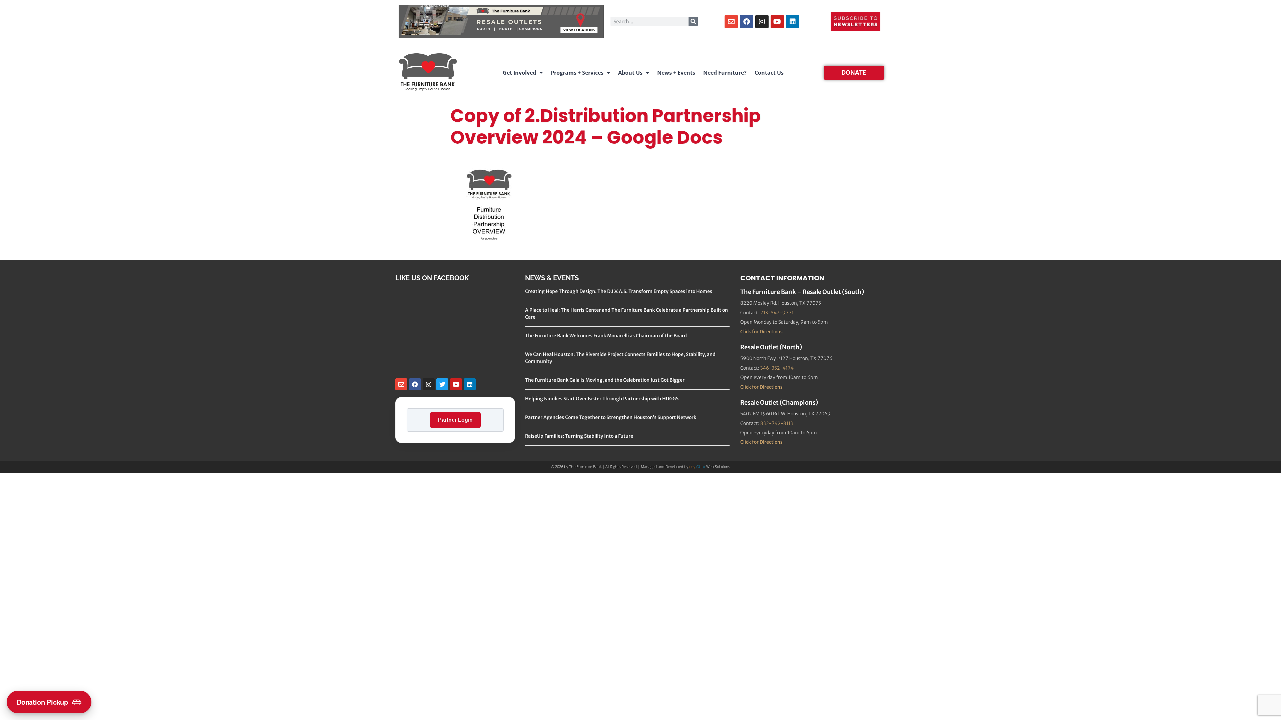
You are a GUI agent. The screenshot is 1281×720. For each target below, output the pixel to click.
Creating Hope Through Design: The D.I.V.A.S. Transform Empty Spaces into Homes (618, 291)
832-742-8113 (776, 423)
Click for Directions (761, 332)
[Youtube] (777, 21)
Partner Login (455, 420)
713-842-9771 (777, 313)
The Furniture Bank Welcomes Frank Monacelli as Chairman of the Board (606, 336)
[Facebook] (746, 21)
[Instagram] (762, 21)
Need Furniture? (725, 72)
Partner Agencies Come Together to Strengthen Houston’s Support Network (610, 417)
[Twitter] (442, 384)
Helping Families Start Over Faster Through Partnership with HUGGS (602, 399)
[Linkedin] (792, 21)
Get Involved (519, 72)
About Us (630, 72)
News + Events (676, 72)
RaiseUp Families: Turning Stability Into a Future (579, 436)
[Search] (693, 21)
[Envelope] (731, 21)
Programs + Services (577, 72)
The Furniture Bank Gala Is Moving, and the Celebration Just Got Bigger (605, 380)
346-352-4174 (777, 368)
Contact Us (769, 72)
